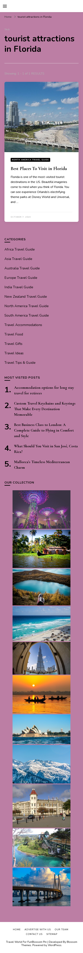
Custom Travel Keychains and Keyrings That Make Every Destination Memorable (44, 409)
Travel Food (13, 334)
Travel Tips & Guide (20, 362)
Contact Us (34, 934)
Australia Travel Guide (22, 268)
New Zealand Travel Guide (25, 296)
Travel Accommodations (23, 325)
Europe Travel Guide (20, 277)
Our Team (61, 929)
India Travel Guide (18, 287)
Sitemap (51, 934)
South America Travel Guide (26, 315)
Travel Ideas (14, 353)
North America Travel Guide (30, 159)
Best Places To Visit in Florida (39, 168)
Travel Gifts (13, 343)
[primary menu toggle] (5, 6)
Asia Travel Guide (18, 258)
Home (17, 929)
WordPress (54, 945)
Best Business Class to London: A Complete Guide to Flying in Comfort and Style (44, 430)
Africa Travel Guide (19, 249)
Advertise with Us (38, 929)
